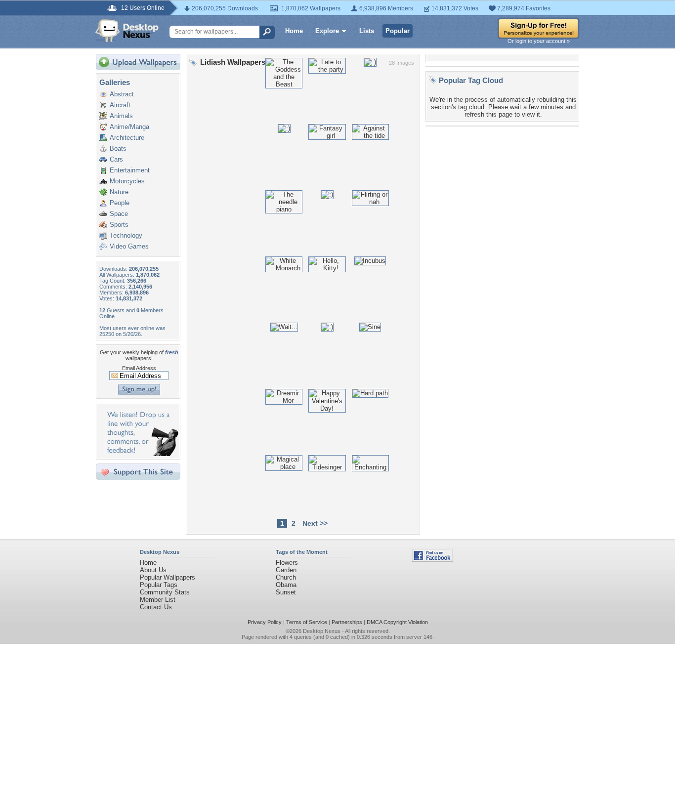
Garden (286, 570)
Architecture (127, 137)
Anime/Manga (129, 126)
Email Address (139, 368)
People (119, 203)
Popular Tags (158, 584)
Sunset (286, 592)
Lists (366, 31)
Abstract (122, 94)
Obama (286, 584)
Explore (327, 31)
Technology (126, 235)
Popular (397, 31)
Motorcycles (127, 181)
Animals (121, 116)
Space (119, 213)
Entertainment (130, 170)
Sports (119, 224)
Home (294, 31)
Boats (118, 148)
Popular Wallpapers (167, 577)
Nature (119, 192)
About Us (153, 570)
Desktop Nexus (321, 631)
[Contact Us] (141, 454)
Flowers (287, 562)
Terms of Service (306, 622)
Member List (157, 599)
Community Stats (165, 592)
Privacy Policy (265, 622)
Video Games (129, 246)
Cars (116, 159)
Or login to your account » (538, 41)
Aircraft (120, 105)
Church (286, 577)
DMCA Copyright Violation (397, 622)
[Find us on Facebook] (432, 559)
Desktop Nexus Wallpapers (127, 30)
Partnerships (347, 622)
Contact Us (156, 607)
